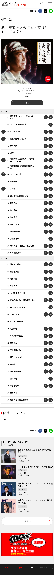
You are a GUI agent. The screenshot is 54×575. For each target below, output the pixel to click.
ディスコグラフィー (13, 567)
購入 (27, 103)
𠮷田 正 (7, 419)
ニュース (31, 567)
